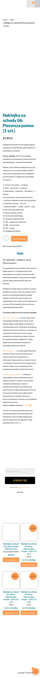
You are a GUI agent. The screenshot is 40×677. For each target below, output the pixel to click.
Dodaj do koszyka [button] (11, 560)
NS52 (29, 592)
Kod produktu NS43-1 (11, 549)
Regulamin (5, 663)
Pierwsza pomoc (9, 351)
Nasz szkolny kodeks (10, 318)
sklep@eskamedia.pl (10, 656)
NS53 (11, 592)
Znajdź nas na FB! (8, 661)
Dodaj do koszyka (19, 239)
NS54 (29, 544)
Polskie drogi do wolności (12, 374)
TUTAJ (26, 405)
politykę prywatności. (24, 487)
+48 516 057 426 (9, 654)
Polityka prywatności (9, 666)
